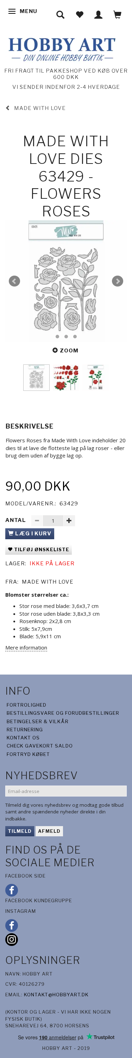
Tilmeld (20, 831)
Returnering (25, 729)
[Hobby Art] (61, 48)
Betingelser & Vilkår (38, 721)
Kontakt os (23, 737)
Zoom (69, 350)
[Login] (98, 14)
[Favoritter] (79, 14)
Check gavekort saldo (40, 746)
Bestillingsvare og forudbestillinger (63, 713)
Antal (16, 520)
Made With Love (48, 582)
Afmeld (49, 831)
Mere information (26, 647)
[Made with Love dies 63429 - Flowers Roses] (66, 281)
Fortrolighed (26, 705)
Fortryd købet (28, 754)
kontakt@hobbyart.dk (56, 994)
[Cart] (117, 14)
